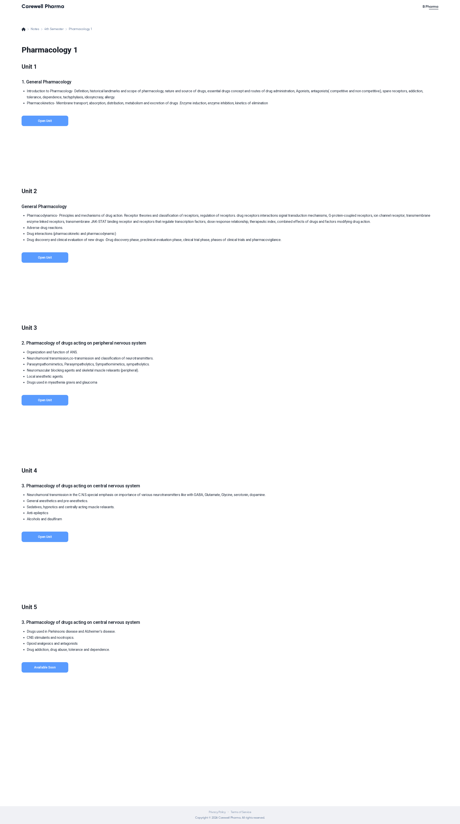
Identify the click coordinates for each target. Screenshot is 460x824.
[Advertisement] (129, 153)
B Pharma (430, 7)
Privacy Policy (217, 812)
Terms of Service (241, 812)
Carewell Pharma (43, 6)
